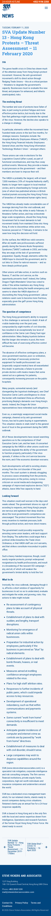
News (8, 16)
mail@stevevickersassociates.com (18, 892)
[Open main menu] (46, 7)
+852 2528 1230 (15, 889)
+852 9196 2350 (41, 2)
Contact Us (7, 903)
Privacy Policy (21, 903)
